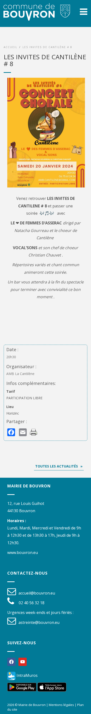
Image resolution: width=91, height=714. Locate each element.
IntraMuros (27, 675)
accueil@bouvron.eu (36, 593)
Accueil (10, 47)
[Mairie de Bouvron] (36, 16)
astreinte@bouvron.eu (38, 622)
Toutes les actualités (56, 466)
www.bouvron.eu (22, 552)
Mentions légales (61, 705)
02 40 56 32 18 (31, 602)
